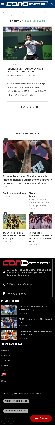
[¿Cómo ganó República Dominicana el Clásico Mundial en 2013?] (40, 222)
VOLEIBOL (6, 361)
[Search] (52, 4)
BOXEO (4, 366)
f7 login (33, 196)
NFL (3, 376)
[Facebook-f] (4, 421)
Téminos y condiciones (14, 193)
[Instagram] (11, 421)
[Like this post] (18, 107)
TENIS (4, 371)
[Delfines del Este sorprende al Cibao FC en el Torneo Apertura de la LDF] (9, 335)
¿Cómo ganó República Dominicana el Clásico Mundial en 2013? (40, 237)
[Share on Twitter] (24, 107)
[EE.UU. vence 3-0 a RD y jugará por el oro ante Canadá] (9, 322)
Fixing (32, 193)
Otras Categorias (11, 344)
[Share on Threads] (34, 107)
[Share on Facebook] (21, 107)
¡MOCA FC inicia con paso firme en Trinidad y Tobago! (14, 236)
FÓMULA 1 (6, 350)
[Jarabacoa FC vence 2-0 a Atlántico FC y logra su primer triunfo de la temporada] (9, 310)
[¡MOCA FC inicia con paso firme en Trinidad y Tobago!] (14, 222)
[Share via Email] (37, 107)
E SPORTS (5, 355)
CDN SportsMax (16, 76)
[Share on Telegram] (30, 107)
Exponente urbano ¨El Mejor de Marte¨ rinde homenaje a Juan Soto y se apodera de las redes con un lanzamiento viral (27, 179)
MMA (3, 381)
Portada (5, 13)
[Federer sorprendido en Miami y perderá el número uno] (27, 43)
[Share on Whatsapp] (27, 107)
